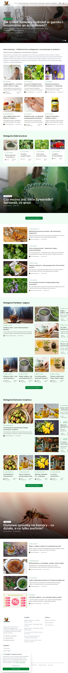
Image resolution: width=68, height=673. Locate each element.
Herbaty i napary (41, 3)
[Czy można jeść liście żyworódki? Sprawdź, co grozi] (34, 190)
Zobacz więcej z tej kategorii (33, 218)
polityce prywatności (20, 662)
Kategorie (6, 645)
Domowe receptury (33, 3)
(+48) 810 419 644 (9, 638)
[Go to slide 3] (65, 40)
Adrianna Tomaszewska (8, 32)
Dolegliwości (53, 3)
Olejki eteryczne (7, 18)
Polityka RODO (34, 665)
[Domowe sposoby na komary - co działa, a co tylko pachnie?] (34, 515)
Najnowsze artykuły (18, 3)
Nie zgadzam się (16, 665)
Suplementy (48, 3)
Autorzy (47, 617)
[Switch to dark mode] (63, 3)
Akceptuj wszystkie (16, 669)
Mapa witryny (50, 665)
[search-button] (60, 3)
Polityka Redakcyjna (42, 665)
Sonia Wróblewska (7, 205)
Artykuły (26, 617)
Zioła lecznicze (26, 3)
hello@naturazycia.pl (9, 640)
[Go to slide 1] (62, 40)
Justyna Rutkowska (7, 531)
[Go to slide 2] (64, 40)
